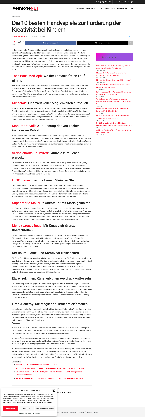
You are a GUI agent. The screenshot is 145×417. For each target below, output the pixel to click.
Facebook (73, 412)
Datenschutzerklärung (25, 413)
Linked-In (81, 412)
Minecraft (19, 103)
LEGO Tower (21, 180)
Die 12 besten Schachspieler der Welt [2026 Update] (113, 80)
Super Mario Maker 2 (27, 203)
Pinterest (89, 412)
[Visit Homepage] (26, 8)
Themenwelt (122, 8)
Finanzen (89, 8)
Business (80, 8)
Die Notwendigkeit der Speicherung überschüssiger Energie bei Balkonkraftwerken (49, 378)
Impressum (36, 413)
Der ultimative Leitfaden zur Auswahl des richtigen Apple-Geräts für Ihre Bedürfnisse (50, 368)
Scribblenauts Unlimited (30, 153)
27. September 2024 (35, 36)
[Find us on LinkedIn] (122, 2)
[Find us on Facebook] (116, 2)
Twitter (96, 412)
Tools (99, 8)
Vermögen (109, 8)
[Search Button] (132, 8)
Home (13, 16)
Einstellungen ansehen (45, 408)
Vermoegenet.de (19, 36)
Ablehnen (26, 408)
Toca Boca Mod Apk (27, 76)
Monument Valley (25, 126)
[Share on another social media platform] (130, 43)
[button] (54, 390)
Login (131, 2)
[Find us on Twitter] (119, 2)
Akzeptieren (10, 408)
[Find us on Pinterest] (125, 2)
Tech (18, 16)
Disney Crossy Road (27, 226)
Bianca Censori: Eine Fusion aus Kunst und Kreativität (37, 365)
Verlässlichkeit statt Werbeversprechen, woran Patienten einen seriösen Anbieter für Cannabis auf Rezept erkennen (113, 101)
